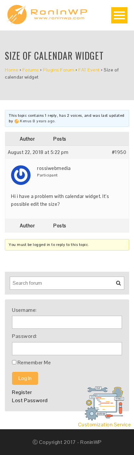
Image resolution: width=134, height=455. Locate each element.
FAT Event (89, 70)
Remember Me (34, 362)
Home (11, 70)
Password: (24, 336)
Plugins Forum (58, 70)
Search (114, 285)
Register (22, 392)
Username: (24, 310)
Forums (30, 70)
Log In (25, 378)
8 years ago (44, 121)
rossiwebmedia (54, 168)
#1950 (119, 152)
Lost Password (30, 400)
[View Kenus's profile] (16, 121)
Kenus (26, 121)
